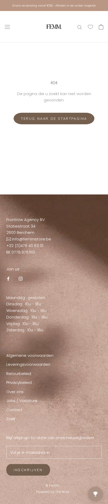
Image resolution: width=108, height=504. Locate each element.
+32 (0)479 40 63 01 (24, 245)
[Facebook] (8, 278)
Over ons (15, 391)
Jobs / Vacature (21, 400)
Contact (14, 410)
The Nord (62, 492)
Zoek (10, 418)
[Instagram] (21, 278)
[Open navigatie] (7, 27)
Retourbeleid (18, 373)
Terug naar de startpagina (54, 118)
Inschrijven (28, 470)
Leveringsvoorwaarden (28, 364)
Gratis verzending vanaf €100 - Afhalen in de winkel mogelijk (54, 5)
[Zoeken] (79, 26)
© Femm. (53, 485)
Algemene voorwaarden (29, 355)
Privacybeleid (19, 382)
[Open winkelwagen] (101, 26)
